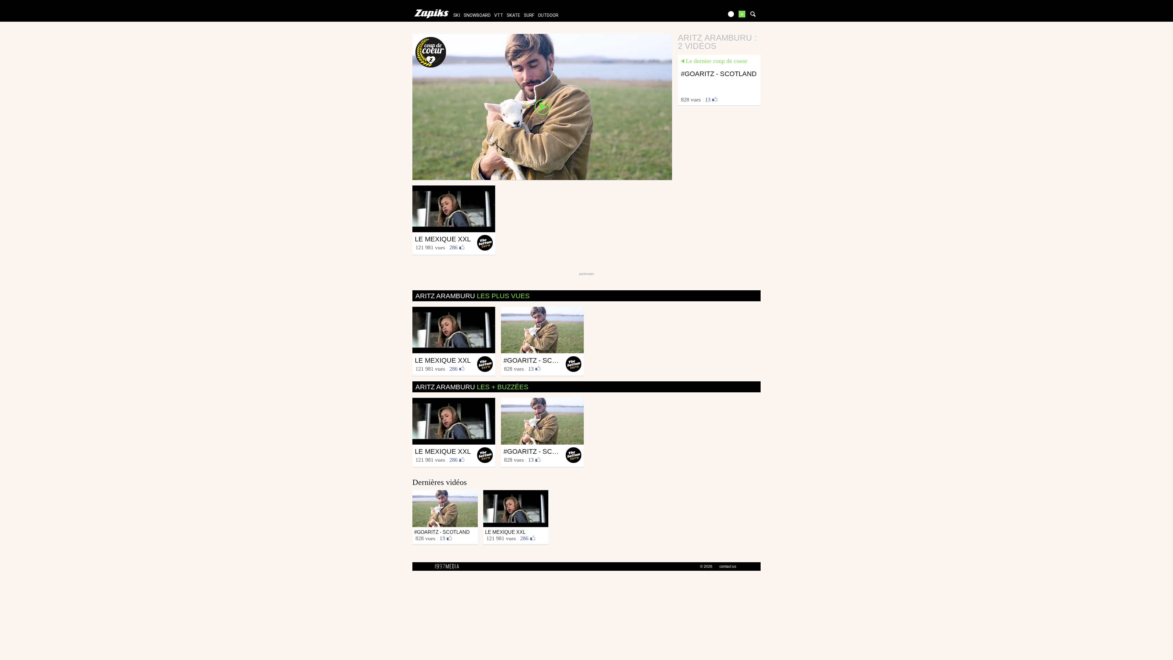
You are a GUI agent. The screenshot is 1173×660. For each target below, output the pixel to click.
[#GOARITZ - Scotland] (542, 106)
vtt (498, 15)
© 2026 (706, 566)
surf (529, 15)
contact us (727, 566)
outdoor (548, 15)
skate (513, 15)
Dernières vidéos (439, 482)
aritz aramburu (472, 296)
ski (456, 15)
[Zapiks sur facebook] (706, 16)
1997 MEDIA (449, 566)
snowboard (477, 15)
